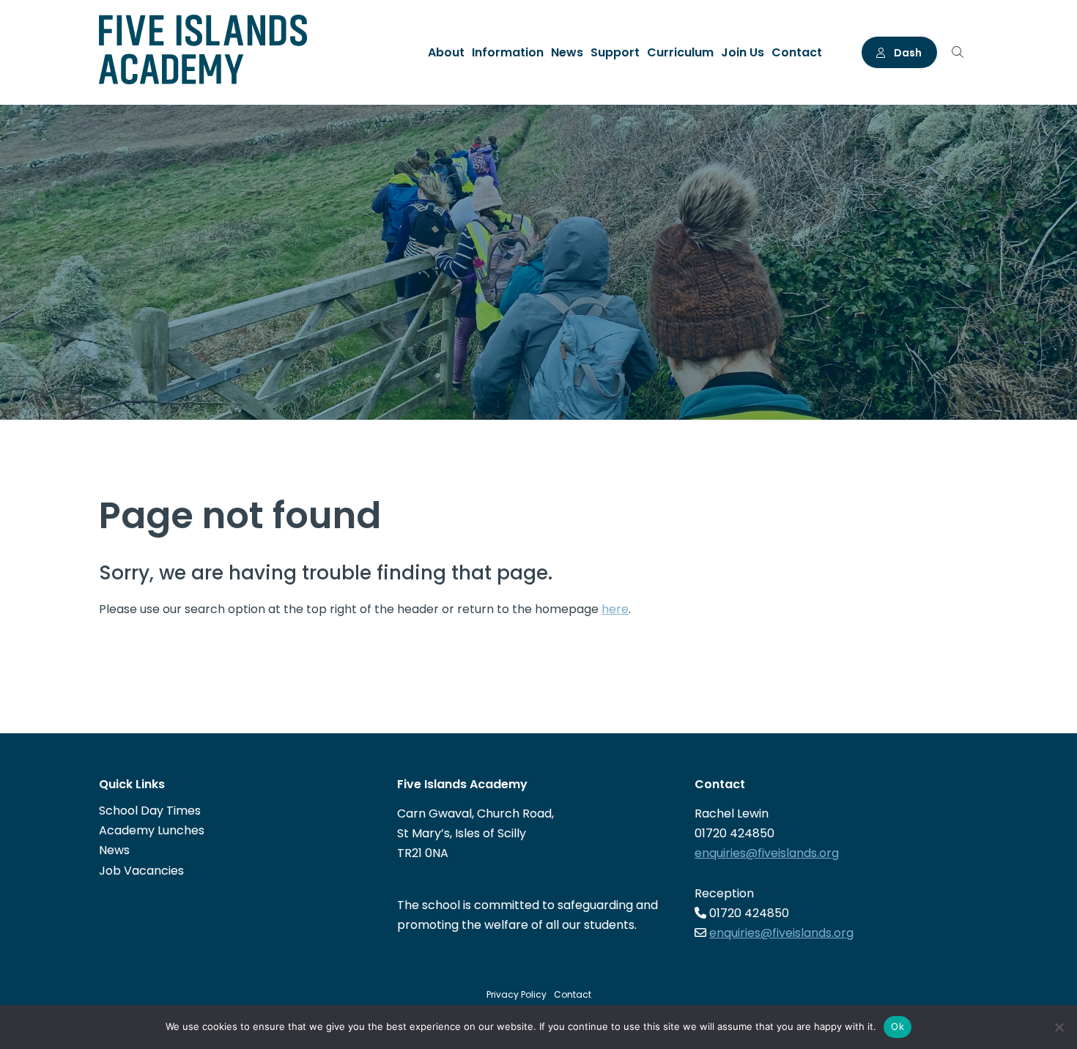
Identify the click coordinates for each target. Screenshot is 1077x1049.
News (567, 52)
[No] (1058, 1027)
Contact (796, 52)
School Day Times (150, 810)
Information (508, 52)
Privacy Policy (516, 994)
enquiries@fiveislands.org (767, 853)
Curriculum (680, 52)
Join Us (742, 52)
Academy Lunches (151, 830)
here (615, 609)
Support (615, 52)
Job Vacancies (141, 870)
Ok (897, 1026)
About (446, 52)
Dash (907, 52)
